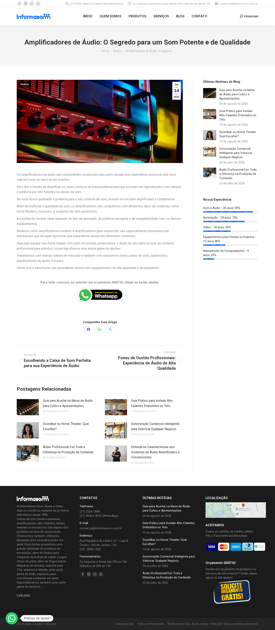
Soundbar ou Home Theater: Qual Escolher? (66, 426)
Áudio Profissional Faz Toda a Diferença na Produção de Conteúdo (68, 449)
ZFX (19, 623)
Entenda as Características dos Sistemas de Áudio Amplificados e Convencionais (155, 452)
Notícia (25, 84)
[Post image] (28, 407)
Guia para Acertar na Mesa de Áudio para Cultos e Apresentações (68, 403)
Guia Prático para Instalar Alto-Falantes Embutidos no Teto (152, 403)
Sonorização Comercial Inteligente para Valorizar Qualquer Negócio (155, 426)
